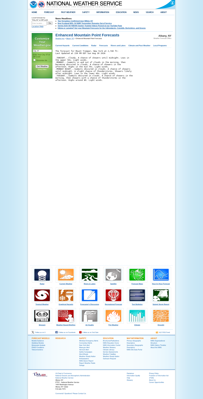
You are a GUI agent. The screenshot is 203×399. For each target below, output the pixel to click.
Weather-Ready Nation (111, 356)
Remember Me (41, 60)
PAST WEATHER (68, 12)
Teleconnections (37, 349)
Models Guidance (38, 341)
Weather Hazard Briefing (65, 325)
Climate (137, 325)
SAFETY (85, 12)
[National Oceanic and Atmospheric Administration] (32, 4)
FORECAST (49, 12)
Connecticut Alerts (85, 343)
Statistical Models (38, 343)
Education (108, 338)
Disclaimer (130, 373)
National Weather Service (64, 378)
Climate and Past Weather (139, 46)
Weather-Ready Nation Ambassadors (87, 357)
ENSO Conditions (38, 347)
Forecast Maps (137, 284)
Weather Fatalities (109, 354)
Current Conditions (80, 46)
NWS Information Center (112, 345)
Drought (161, 325)
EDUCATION (121, 12)
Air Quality (89, 325)
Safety (82, 338)
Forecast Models (40, 338)
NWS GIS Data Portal (134, 349)
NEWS (136, 12)
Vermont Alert (84, 349)
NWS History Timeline (158, 345)
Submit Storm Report (161, 304)
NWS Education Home (111, 343)
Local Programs (160, 46)
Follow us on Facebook (66, 332)
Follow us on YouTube (90, 332)
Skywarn (42, 325)
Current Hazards (62, 46)
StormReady (83, 354)
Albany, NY (70, 38)
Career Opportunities (156, 382)
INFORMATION (102, 12)
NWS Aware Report (86, 361)
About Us (152, 380)
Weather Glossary (109, 347)
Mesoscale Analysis (38, 345)
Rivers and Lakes (118, 46)
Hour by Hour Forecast (161, 284)
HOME (34, 12)
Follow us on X (39, 332)
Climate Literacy (108, 349)
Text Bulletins (137, 304)
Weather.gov (59, 38)
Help (128, 378)
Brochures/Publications (111, 341)
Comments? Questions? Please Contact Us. (70, 393)
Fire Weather (113, 325)
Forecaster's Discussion (89, 304)
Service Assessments (110, 352)
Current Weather (65, 284)
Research (60, 338)
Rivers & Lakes (89, 284)
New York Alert (84, 345)
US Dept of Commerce (63, 373)
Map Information (135, 338)
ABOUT (163, 12)
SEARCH (149, 12)
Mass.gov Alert (84, 347)
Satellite (113, 284)
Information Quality (133, 375)
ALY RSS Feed (164, 332)
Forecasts (103, 46)
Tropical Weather (42, 304)
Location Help (37, 26)
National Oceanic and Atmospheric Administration (72, 375)
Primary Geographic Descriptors (134, 342)
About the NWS (156, 347)
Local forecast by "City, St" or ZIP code (40, 19)
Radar (93, 46)
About (154, 338)
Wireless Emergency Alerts (88, 341)
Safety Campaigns (85, 352)
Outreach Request (109, 358)
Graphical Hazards (66, 304)
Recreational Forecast (113, 304)
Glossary (130, 380)
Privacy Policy (42, 69)
